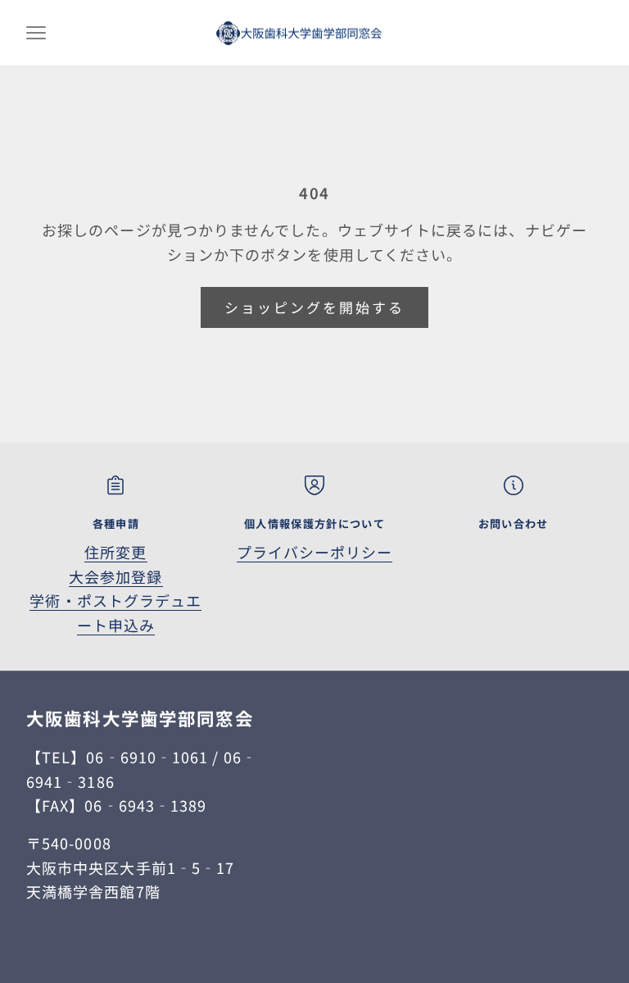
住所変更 (115, 551)
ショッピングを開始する (314, 307)
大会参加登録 (115, 576)
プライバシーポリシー (315, 551)
